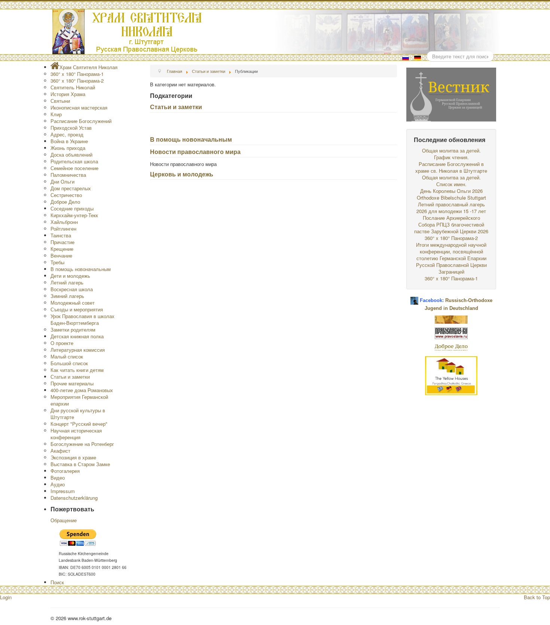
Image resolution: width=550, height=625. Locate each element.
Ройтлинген (63, 228)
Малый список (67, 356)
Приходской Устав (71, 127)
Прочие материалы (72, 383)
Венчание (61, 255)
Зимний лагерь (67, 295)
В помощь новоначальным (191, 139)
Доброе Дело (65, 201)
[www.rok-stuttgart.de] (275, 31)
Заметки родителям (73, 329)
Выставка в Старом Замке (80, 464)
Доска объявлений (71, 154)
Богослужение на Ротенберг (82, 443)
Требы (57, 262)
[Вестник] (451, 93)
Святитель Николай (73, 87)
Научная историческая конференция (76, 434)
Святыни (60, 100)
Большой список (69, 363)
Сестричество (66, 194)
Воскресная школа (72, 289)
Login (6, 597)
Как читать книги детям (77, 369)
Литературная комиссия (78, 349)
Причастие (62, 242)
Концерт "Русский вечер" (79, 423)
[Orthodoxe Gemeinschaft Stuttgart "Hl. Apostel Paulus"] (451, 318)
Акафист (60, 450)
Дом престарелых (71, 188)
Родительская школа (74, 161)
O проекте (62, 343)
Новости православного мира (195, 151)
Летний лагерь (67, 282)
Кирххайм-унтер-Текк (74, 215)
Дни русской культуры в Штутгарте (78, 414)
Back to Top (537, 597)
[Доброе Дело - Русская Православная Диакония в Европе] (451, 346)
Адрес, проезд (67, 134)
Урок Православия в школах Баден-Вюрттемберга (82, 319)
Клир (56, 114)
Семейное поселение (74, 168)
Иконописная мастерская (79, 107)
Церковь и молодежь (181, 174)
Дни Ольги (62, 181)
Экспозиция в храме (73, 457)
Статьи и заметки (176, 106)
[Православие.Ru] (451, 332)
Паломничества (68, 174)
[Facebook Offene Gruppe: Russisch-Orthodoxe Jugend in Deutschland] (414, 298)
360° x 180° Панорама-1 (77, 73)
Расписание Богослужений (81, 120)
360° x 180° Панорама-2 (77, 80)
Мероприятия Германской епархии (79, 400)
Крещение (62, 248)
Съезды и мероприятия (77, 309)
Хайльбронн (64, 221)
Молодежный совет (73, 302)
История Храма (68, 94)
